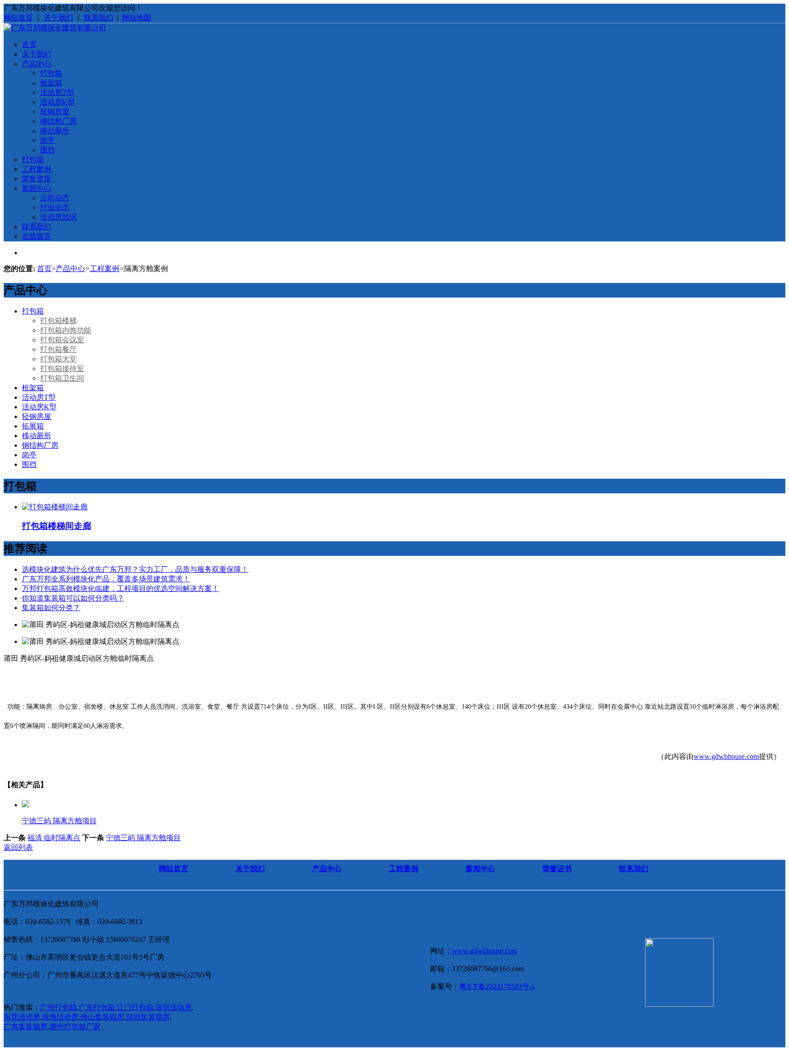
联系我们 (98, 17)
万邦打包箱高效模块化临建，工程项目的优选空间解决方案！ (120, 588)
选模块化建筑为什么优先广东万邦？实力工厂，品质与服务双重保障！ (135, 569)
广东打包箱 (97, 1007)
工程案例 (36, 169)
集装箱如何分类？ (51, 608)
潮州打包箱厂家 (74, 1026)
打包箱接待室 (62, 368)
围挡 (47, 150)
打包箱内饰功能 (65, 330)
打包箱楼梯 (58, 320)
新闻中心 (36, 188)
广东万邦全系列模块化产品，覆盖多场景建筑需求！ (106, 579)
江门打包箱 (135, 1007)
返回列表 (18, 847)
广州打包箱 (58, 1007)
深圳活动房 (173, 1007)
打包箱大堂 (58, 359)
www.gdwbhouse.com (726, 756)
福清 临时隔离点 (53, 838)
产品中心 (36, 64)
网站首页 (18, 17)
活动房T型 (57, 92)
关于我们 (58, 17)
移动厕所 (54, 131)
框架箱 (51, 83)
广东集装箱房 (25, 1026)
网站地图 (136, 17)
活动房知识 (58, 217)
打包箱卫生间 (62, 378)
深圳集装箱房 (148, 1017)
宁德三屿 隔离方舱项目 (143, 838)
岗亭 (47, 140)
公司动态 (54, 198)
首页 (29, 44)
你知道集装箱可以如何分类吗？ (73, 598)
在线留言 (36, 236)
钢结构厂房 (58, 121)
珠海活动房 (60, 1017)
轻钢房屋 (54, 111)
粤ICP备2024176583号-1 (497, 986)
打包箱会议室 (62, 340)
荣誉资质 (36, 179)
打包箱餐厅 (58, 349)
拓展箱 (33, 426)
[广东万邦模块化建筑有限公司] (55, 27)
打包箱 (51, 73)
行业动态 (54, 207)
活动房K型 (57, 102)
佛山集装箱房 (102, 1017)
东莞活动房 (22, 1017)
